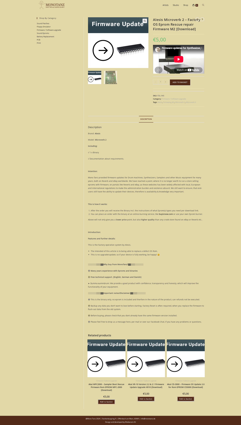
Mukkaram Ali (130, 422)
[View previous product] (197, 19)
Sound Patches (43, 23)
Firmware (167, 102)
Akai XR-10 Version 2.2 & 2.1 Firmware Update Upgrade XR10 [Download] (146, 385)
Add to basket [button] (106, 402)
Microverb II (191, 102)
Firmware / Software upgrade (49, 30)
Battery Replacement (45, 36)
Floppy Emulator (44, 26)
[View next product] (202, 19)
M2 (173, 102)
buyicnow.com (166, 214)
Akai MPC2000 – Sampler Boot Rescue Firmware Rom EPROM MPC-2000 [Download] (106, 387)
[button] (145, 21)
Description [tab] (146, 119)
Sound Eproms (43, 33)
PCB (38, 39)
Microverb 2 (180, 102)
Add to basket (180, 82)
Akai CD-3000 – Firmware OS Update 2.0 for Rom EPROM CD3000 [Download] (185, 385)
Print (39, 43)
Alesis (160, 102)
